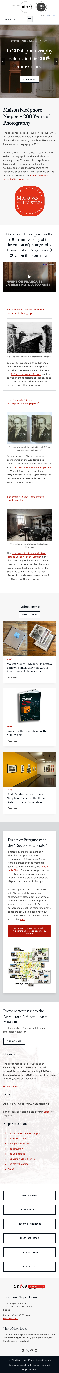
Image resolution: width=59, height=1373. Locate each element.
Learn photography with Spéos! (24, 1365)
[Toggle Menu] (30, 19)
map (22, 919)
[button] (29, 277)
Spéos (47, 1111)
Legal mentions (29, 1369)
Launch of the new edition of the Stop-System (27, 733)
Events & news (29, 1195)
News (9, 659)
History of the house (29, 1224)
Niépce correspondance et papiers (32, 467)
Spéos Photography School (26, 374)
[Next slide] (56, 61)
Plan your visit (29, 1209)
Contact (46, 1365)
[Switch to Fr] (48, 19)
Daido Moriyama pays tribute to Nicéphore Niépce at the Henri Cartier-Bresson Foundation (26, 798)
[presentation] (29, 638)
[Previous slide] (3, 61)
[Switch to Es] (54, 19)
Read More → (14, 677)
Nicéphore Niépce (29, 1238)
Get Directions (10, 1318)
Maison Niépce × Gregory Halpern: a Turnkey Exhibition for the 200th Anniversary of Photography (29, 667)
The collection (29, 1252)
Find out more (14, 1041)
